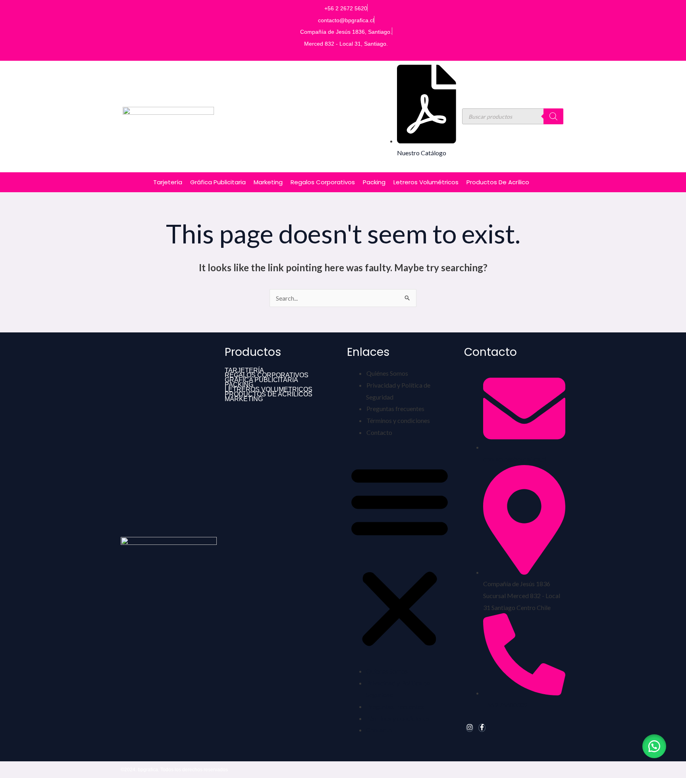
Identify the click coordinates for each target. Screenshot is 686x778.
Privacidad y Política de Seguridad (398, 391)
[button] (399, 556)
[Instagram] (469, 728)
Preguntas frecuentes (395, 408)
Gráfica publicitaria (218, 182)
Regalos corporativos (323, 182)
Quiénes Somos (387, 373)
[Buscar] (553, 116)
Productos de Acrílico (497, 182)
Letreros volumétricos (426, 182)
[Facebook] (482, 728)
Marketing (268, 182)
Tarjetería (167, 182)
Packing (374, 182)
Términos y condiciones (398, 420)
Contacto (379, 432)
